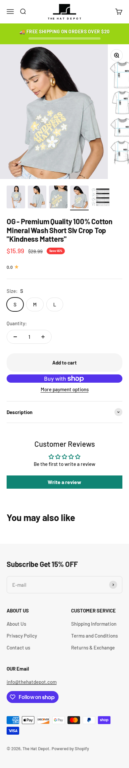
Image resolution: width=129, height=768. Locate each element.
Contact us (18, 647)
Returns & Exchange (93, 647)
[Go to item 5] (100, 198)
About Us (16, 624)
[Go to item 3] (58, 198)
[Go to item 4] (79, 198)
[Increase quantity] (43, 336)
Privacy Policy (22, 636)
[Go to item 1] (16, 198)
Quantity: (17, 323)
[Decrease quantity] (15, 336)
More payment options (65, 389)
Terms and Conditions (94, 636)
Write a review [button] (64, 482)
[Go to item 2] (37, 198)
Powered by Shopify (70, 748)
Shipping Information (93, 624)
